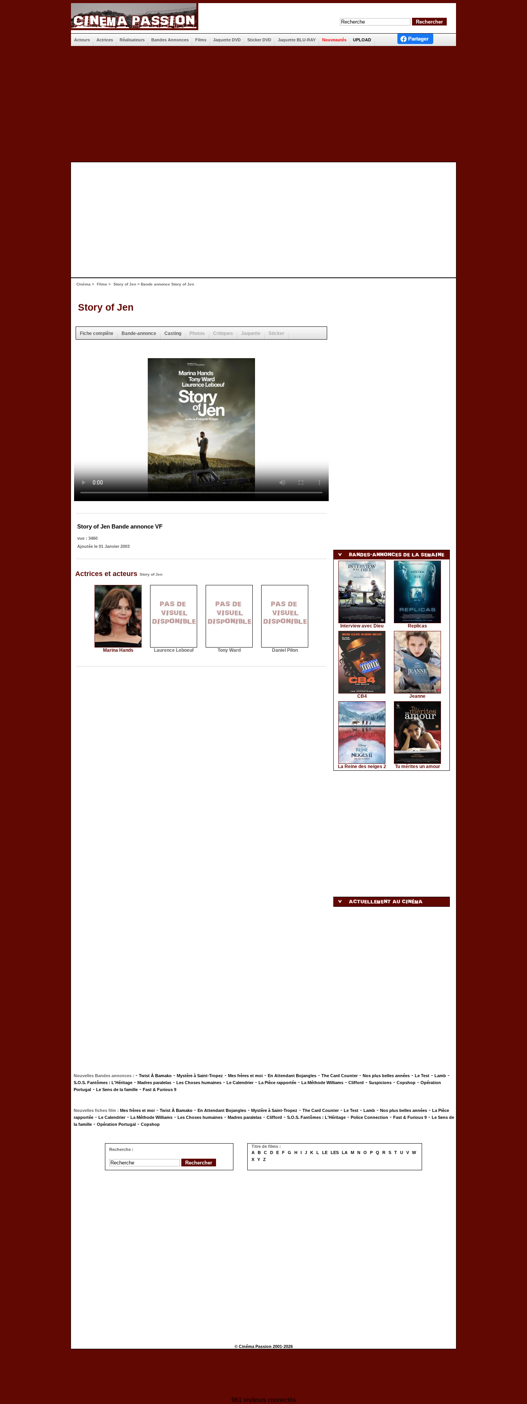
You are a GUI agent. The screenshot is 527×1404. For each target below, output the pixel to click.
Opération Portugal (116, 1124)
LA (345, 1152)
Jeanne (417, 696)
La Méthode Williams (322, 1082)
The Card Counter (339, 1075)
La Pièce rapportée (277, 1082)
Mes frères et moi (245, 1075)
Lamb (440, 1075)
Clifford (356, 1082)
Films (102, 284)
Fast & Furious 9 (159, 1089)
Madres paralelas (154, 1082)
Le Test (422, 1075)
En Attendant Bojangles (292, 1075)
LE (325, 1152)
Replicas (417, 626)
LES (335, 1152)
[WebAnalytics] (263, 1373)
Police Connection (369, 1117)
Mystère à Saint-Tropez (200, 1075)
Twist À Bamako (155, 1075)
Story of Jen (124, 284)
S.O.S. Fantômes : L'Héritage (103, 1082)
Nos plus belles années (386, 1075)
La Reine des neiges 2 (362, 766)
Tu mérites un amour (417, 766)
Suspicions (380, 1082)
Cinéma (83, 284)
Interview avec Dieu (361, 626)
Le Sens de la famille (117, 1089)
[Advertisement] (263, 104)
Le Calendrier (239, 1082)
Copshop (406, 1082)
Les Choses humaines (198, 1082)
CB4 (362, 696)
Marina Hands (118, 650)
